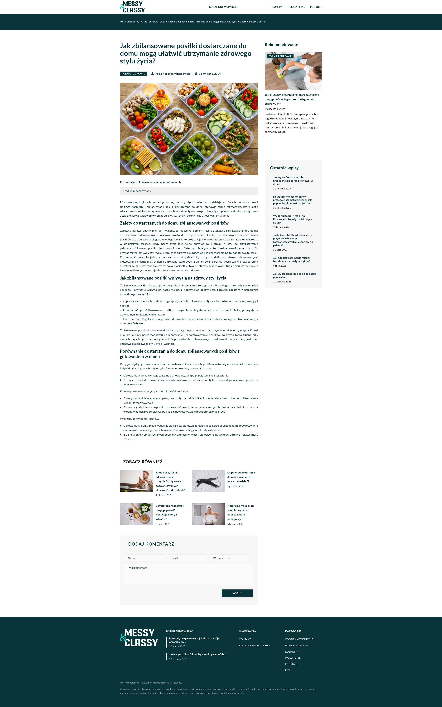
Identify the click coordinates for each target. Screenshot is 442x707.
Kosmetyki (277, 6)
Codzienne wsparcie (223, 6)
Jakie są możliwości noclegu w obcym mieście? (197, 654)
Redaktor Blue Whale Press (172, 73)
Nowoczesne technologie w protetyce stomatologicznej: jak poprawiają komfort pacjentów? (292, 200)
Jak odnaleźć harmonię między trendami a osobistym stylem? (291, 259)
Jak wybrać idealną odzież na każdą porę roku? (294, 275)
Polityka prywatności (254, 645)
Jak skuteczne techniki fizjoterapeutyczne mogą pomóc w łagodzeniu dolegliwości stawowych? (292, 99)
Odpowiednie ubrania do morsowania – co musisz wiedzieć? (241, 477)
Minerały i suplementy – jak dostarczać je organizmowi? (194, 640)
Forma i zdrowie (253, 6)
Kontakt (245, 639)
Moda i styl (297, 6)
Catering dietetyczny (197, 248)
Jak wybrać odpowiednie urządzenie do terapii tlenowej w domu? (293, 180)
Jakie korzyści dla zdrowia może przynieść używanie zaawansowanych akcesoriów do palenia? (170, 481)
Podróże (316, 6)
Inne (288, 669)
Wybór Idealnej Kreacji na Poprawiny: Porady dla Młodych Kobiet (292, 219)
